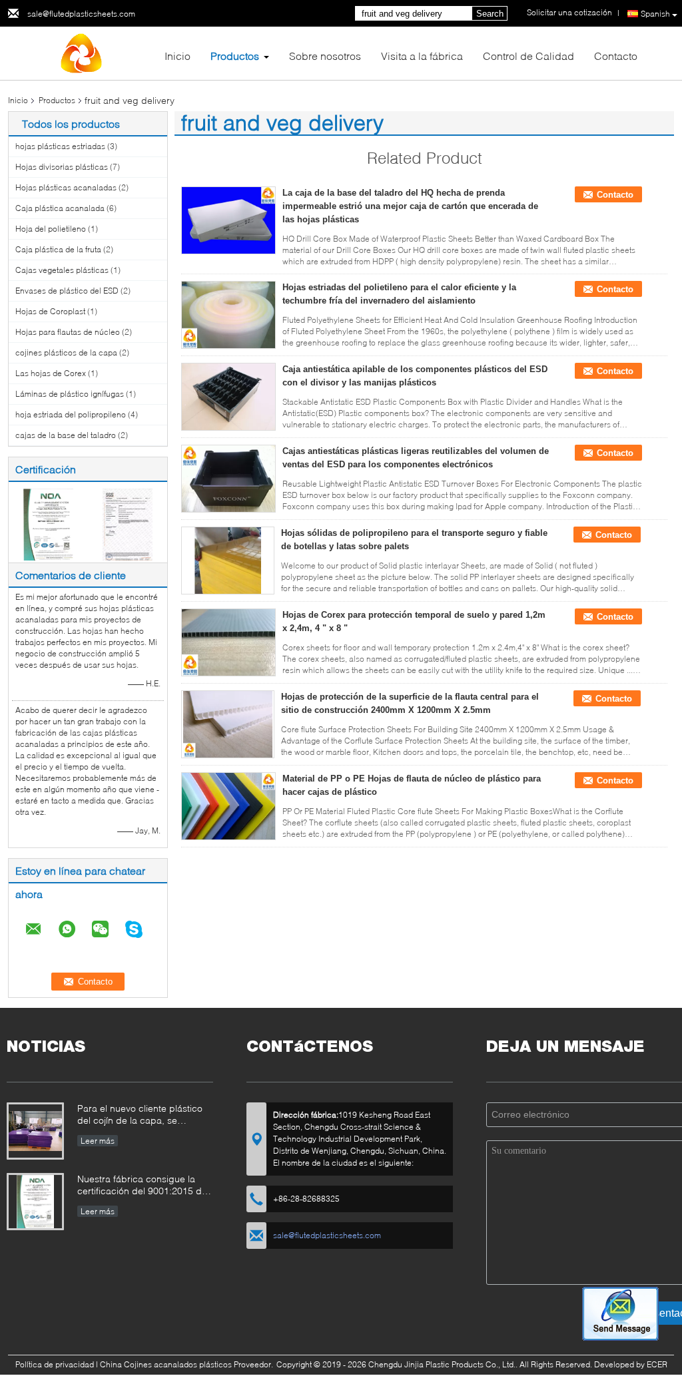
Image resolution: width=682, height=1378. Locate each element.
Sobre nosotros (325, 55)
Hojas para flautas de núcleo (67, 332)
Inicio (177, 55)
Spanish (655, 14)
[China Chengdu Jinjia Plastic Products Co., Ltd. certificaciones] (48, 524)
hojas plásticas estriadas (60, 146)
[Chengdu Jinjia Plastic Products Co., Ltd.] (81, 52)
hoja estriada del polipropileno (70, 414)
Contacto (615, 55)
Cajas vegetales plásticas (62, 270)
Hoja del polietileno (50, 229)
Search (490, 14)
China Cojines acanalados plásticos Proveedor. (187, 1364)
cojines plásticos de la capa (66, 352)
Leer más (98, 1141)
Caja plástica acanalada (60, 208)
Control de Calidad (528, 55)
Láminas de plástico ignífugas (69, 394)
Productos (234, 55)
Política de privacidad (54, 1364)
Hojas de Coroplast (50, 311)
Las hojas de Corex (50, 373)
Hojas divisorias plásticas (61, 167)
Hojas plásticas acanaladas (66, 187)
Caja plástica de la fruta (58, 249)
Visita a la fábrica (422, 55)
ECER (657, 1364)
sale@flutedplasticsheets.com (81, 14)
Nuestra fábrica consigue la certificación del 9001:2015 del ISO (143, 1186)
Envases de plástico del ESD (67, 291)
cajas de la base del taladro (65, 435)
